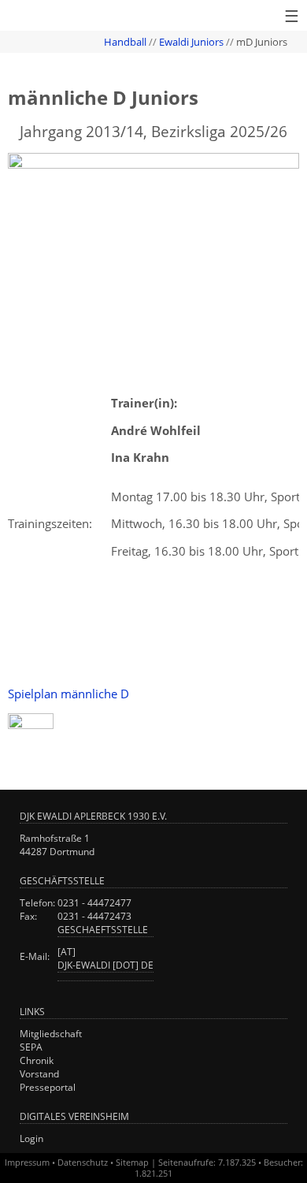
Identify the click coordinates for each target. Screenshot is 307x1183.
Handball (125, 42)
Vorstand (39, 1074)
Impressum (27, 1162)
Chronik (37, 1060)
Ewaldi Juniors (191, 42)
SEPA (31, 1047)
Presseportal (48, 1087)
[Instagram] (31, 724)
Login (31, 1138)
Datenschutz (82, 1162)
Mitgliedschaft (51, 1033)
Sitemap (132, 1162)
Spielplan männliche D (68, 693)
